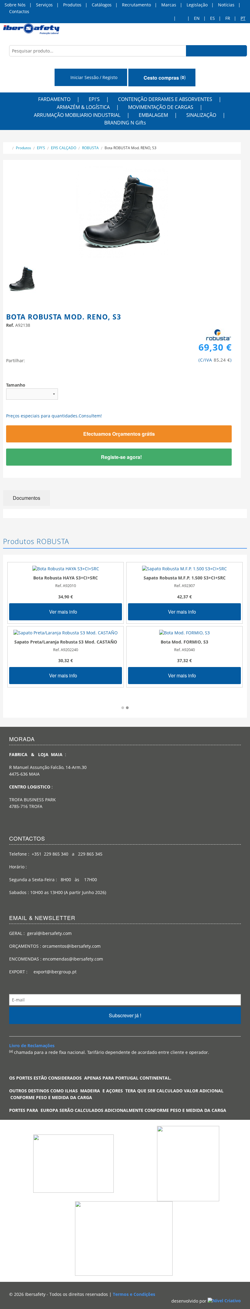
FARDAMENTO (54, 99)
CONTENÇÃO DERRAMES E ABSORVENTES (165, 99)
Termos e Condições (134, 1294)
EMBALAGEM (153, 115)
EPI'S (94, 99)
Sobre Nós (15, 5)
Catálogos (102, 5)
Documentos (26, 497)
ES (212, 18)
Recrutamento (136, 5)
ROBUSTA (90, 147)
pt (243, 18)
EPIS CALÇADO (63, 147)
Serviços (44, 5)
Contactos (19, 11)
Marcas (168, 5)
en (197, 18)
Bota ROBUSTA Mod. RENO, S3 (130, 147)
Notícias (226, 5)
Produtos (72, 5)
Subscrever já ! (125, 1015)
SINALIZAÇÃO (201, 115)
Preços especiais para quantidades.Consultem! (54, 416)
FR (227, 18)
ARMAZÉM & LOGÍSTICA (83, 107)
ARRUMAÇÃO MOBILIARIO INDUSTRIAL (77, 115)
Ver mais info (63, 611)
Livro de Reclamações (32, 1045)
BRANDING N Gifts (125, 123)
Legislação (197, 5)
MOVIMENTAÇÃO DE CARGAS (160, 107)
